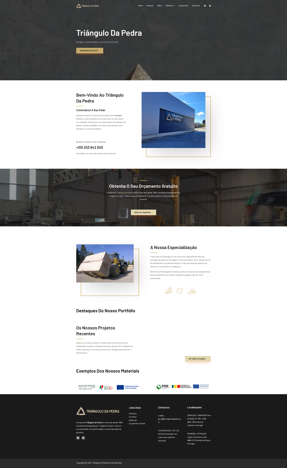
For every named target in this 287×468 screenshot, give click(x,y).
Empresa (150, 6)
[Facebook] (205, 6)
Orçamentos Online (137, 423)
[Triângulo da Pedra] (87, 5)
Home (140, 6)
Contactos (196, 6)
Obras (159, 6)
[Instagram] (210, 6)
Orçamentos (183, 6)
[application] (174, 6)
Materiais (169, 6)
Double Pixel (116, 463)
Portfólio (132, 417)
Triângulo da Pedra (124, 192)
